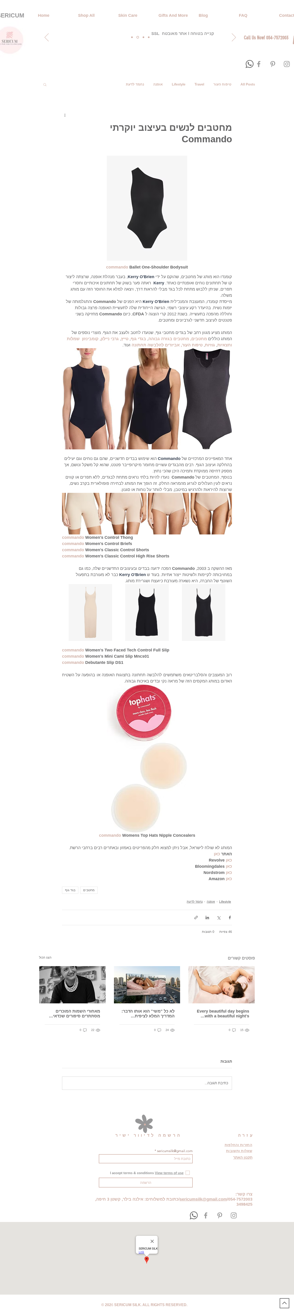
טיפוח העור (222, 84)
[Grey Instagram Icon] (287, 64)
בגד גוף (70, 890)
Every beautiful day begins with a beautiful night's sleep (223, 1014)
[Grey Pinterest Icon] (273, 64)
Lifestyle (178, 84)
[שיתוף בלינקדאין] (207, 917)
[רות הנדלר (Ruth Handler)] (72, 984)
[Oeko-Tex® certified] (143, 37)
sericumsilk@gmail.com (175, 1151)
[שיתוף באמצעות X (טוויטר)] (218, 917)
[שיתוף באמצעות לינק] (196, 917)
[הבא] (234, 37)
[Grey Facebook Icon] (259, 64)
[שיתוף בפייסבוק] (230, 917)
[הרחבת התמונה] (207, 398)
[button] (45, 84)
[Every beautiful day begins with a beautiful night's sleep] (221, 984)
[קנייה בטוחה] (137, 37)
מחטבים (89, 890)
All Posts (247, 84)
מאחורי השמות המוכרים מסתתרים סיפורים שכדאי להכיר (76, 1014)
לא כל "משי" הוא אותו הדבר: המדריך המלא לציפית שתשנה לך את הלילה (148, 1014)
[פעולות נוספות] (65, 115)
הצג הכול (45, 957)
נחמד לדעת (135, 84)
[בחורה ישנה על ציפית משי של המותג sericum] (147, 984)
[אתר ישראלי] (149, 37)
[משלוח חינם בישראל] (132, 37)
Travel (199, 84)
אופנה (158, 84)
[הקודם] (47, 37)
